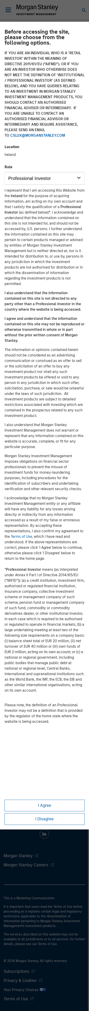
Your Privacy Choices (21, 990)
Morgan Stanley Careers (26, 864)
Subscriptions (16, 971)
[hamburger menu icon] (8, 10)
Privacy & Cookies (20, 980)
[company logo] (37, 10)
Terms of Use (21, 536)
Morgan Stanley (18, 855)
